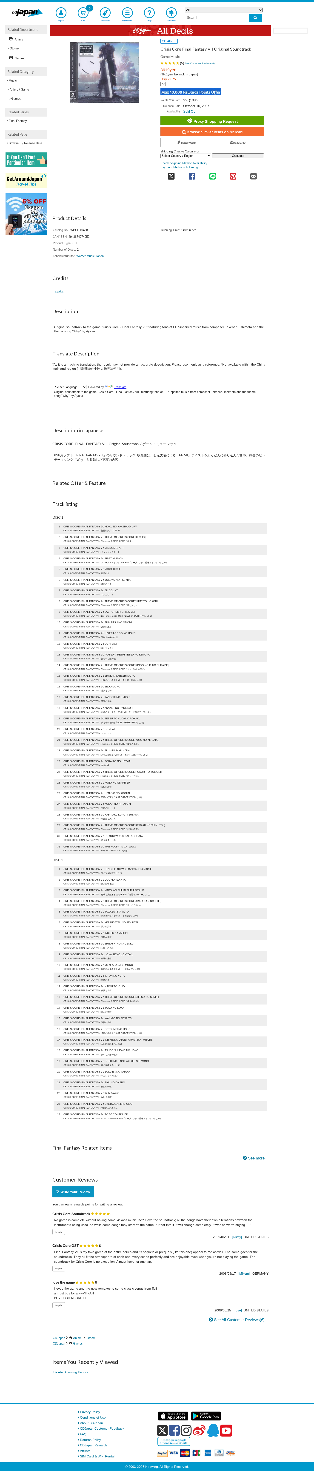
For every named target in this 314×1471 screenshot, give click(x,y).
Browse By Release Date (25, 143)
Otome (91, 1338)
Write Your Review (75, 1192)
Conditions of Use (93, 1417)
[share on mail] (253, 175)
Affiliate (85, 1451)
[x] (162, 1430)
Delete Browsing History (70, 1372)
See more (256, 1158)
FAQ (83, 1434)
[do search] (255, 18)
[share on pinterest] (233, 175)
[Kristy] (237, 1237)
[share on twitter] (171, 175)
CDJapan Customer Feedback (102, 1428)
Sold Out (189, 111)
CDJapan (59, 1338)
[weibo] (199, 1430)
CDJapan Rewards (93, 1445)
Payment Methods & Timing (179, 167)
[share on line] (212, 175)
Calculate (238, 155)
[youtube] (226, 1431)
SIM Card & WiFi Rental (97, 1456)
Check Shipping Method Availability (183, 163)
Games (78, 1343)
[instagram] (186, 1430)
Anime (77, 1338)
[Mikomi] (244, 1273)
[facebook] (174, 1430)
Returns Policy (90, 1440)
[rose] (238, 1310)
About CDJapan (91, 1423)
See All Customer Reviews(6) (239, 1320)
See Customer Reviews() (200, 63)
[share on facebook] (192, 175)
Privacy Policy (90, 1412)
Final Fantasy (18, 121)
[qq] (212, 1430)
